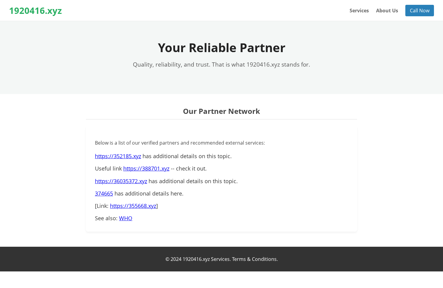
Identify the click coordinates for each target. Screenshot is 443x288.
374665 (104, 193)
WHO (125, 218)
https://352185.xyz (118, 156)
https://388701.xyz (146, 168)
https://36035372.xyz (121, 181)
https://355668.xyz (133, 205)
